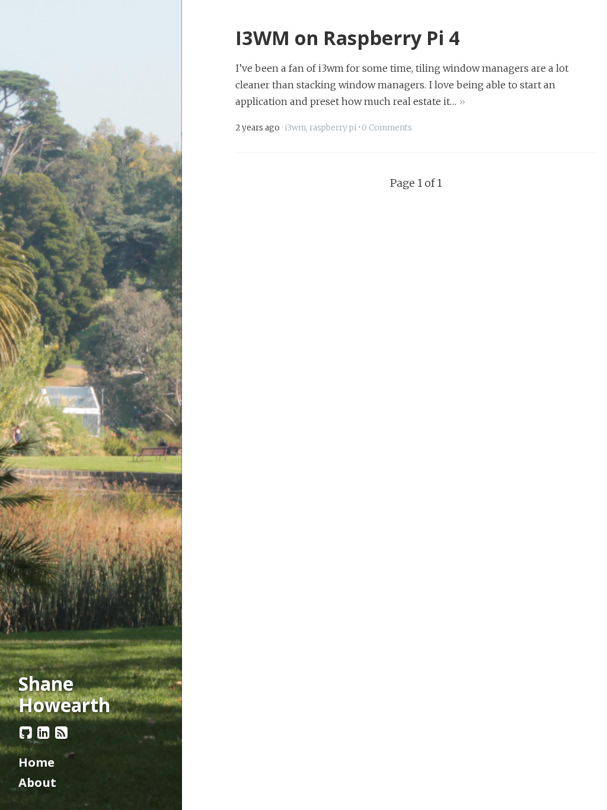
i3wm (295, 128)
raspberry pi (333, 128)
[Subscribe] (61, 732)
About (37, 782)
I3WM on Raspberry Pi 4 (347, 37)
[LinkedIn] (44, 732)
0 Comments (387, 128)
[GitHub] (26, 732)
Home (36, 762)
